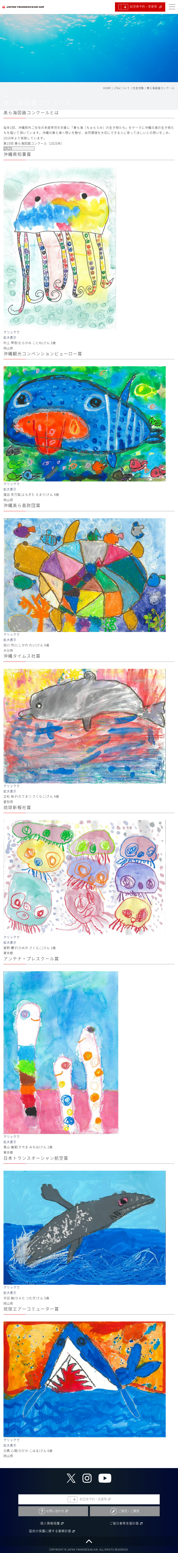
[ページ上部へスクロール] (89, 1541)
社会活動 (138, 88)
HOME (107, 88)
